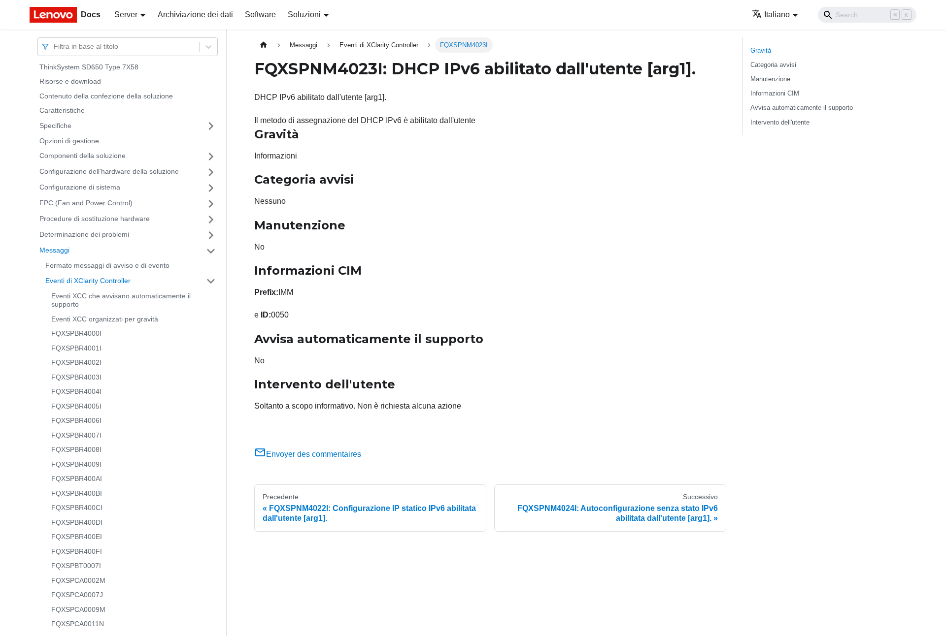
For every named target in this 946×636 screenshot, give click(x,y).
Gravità (760, 50)
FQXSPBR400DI (76, 522)
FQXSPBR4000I (76, 334)
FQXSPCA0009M (78, 609)
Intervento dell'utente (780, 122)
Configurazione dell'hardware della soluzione (109, 172)
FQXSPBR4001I (76, 348)
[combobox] (55, 46)
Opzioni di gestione (69, 141)
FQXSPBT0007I (76, 566)
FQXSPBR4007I (76, 435)
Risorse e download (70, 82)
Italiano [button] (777, 14)
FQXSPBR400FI (76, 551)
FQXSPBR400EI (76, 537)
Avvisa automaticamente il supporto (801, 107)
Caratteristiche (62, 111)
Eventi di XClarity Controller (88, 281)
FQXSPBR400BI (76, 493)
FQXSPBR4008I (76, 450)
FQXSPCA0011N (77, 624)
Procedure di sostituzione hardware (94, 219)
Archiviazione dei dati (195, 14)
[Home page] (263, 45)
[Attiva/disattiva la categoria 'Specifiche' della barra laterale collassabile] (211, 126)
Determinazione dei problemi (84, 235)
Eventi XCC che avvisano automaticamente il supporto (121, 300)
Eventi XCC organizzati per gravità (104, 319)
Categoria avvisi (773, 64)
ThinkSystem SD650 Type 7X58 (88, 67)
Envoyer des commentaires (313, 454)
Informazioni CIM (774, 93)
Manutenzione (770, 79)
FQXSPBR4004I (76, 392)
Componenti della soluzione (82, 156)
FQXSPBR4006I (76, 421)
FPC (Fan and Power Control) (86, 203)
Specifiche (55, 125)
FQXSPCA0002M (78, 580)
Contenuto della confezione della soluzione (106, 96)
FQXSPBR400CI (76, 508)
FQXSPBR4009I (76, 464)
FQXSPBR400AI (76, 479)
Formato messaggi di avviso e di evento (107, 266)
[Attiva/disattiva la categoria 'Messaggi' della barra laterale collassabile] (211, 251)
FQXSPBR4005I (76, 406)
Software (260, 14)
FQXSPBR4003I (76, 377)
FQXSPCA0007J (77, 595)
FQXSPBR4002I (76, 363)
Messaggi (54, 250)
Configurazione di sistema (79, 187)
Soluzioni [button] (304, 14)
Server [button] (125, 14)
